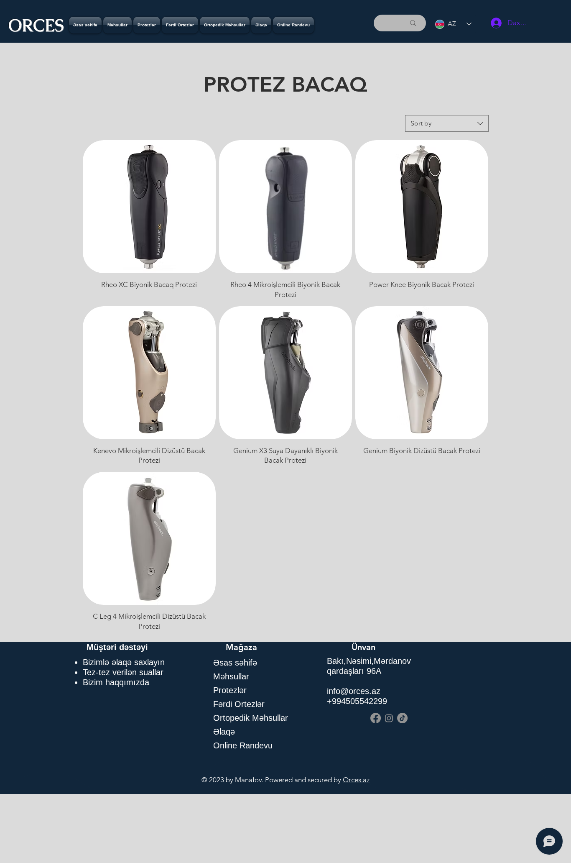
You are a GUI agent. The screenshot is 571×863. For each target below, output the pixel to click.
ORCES (36, 25)
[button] (147, 25)
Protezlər (230, 690)
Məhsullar (231, 676)
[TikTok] (402, 718)
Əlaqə (224, 731)
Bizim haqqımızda (116, 682)
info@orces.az (353, 691)
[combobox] (447, 123)
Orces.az (356, 780)
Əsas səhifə (235, 662)
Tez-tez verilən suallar (123, 672)
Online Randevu (243, 745)
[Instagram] (389, 718)
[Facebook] (375, 718)
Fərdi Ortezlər (239, 704)
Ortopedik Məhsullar (250, 717)
